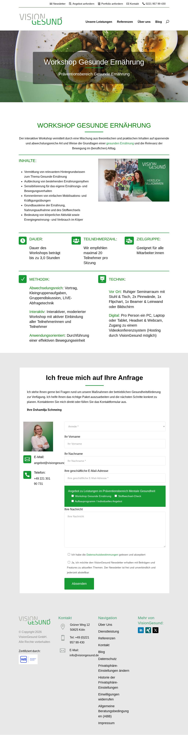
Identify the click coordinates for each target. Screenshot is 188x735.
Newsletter (59, 3)
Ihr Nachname (73, 453)
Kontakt (134, 3)
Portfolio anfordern (112, 3)
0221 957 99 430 (156, 3)
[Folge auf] (148, 630)
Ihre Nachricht (73, 509)
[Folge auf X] (155, 630)
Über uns (144, 21)
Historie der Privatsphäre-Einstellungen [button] (108, 682)
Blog (158, 21)
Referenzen (125, 21)
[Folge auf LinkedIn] (141, 630)
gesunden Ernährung (120, 143)
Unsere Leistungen (99, 21)
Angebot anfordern (83, 3)
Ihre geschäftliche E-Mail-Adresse (86, 470)
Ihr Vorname (72, 436)
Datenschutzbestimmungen (102, 554)
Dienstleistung (108, 631)
